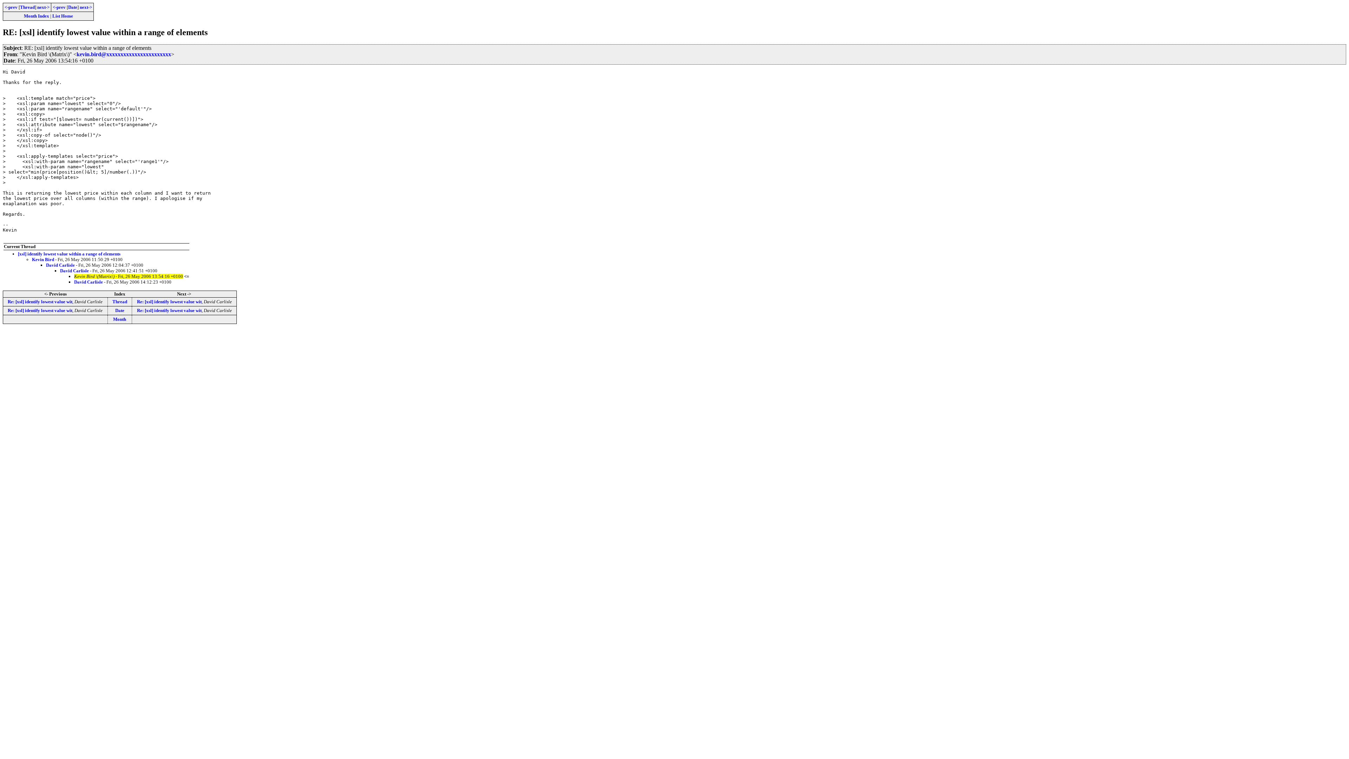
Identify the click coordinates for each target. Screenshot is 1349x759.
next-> (43, 7)
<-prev (11, 7)
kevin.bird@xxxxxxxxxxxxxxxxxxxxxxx (124, 54)
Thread (27, 7)
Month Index (36, 16)
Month (119, 319)
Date (72, 7)
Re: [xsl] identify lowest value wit (40, 301)
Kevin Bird (43, 259)
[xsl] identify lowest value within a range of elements (69, 254)
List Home (62, 16)
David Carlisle (60, 265)
